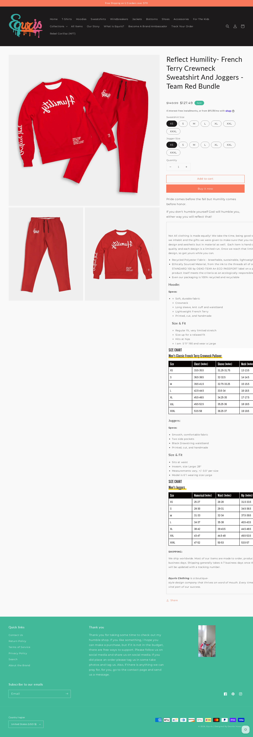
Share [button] (174, 600)
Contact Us (16, 635)
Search (13, 659)
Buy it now (205, 188)
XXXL (173, 131)
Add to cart (205, 178)
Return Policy (17, 641)
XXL (229, 123)
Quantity (171, 160)
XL (216, 123)
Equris (209, 726)
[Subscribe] (67, 694)
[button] (227, 26)
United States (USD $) (23, 724)
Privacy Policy (18, 653)
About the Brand (19, 665)
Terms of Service (19, 647)
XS (171, 123)
